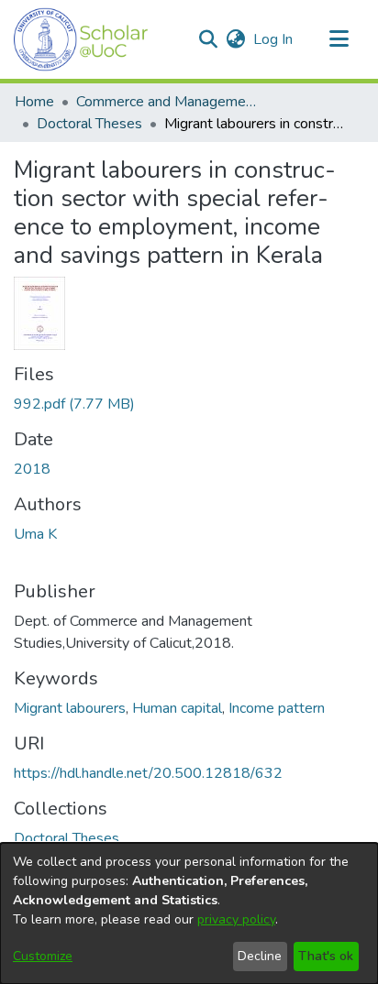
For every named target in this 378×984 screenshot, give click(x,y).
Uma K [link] (35, 534)
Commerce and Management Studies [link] (168, 102)
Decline (260, 956)
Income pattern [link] (276, 708)
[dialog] (189, 913)
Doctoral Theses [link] (89, 124)
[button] (81, 39)
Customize (42, 956)
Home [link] (34, 102)
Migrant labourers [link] (70, 708)
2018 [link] (32, 469)
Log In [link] (274, 39)
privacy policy (236, 919)
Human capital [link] (177, 708)
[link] (74, 404)
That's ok (325, 956)
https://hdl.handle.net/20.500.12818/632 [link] (148, 773)
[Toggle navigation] (338, 39)
